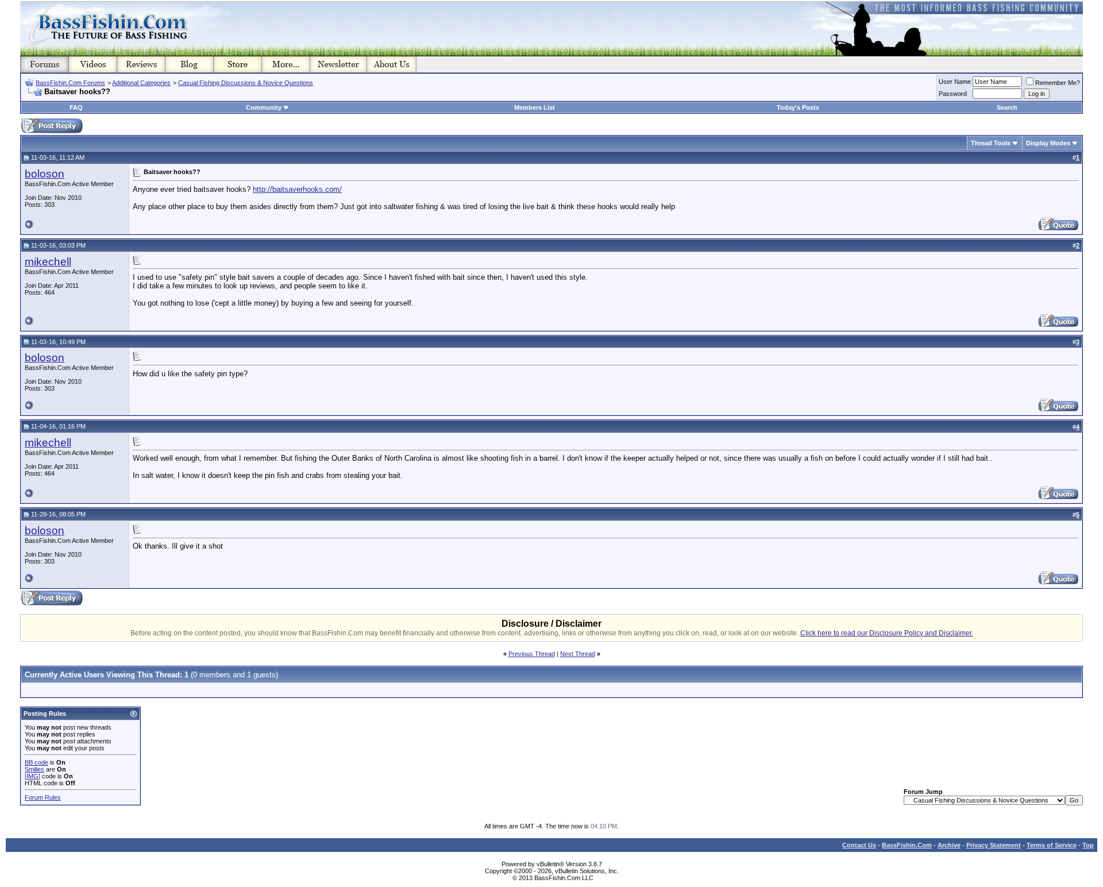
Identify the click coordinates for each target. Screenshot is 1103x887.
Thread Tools (991, 143)
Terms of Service (1052, 845)
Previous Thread (531, 653)
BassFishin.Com (907, 845)
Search (1007, 107)
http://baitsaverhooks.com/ (297, 189)
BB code (36, 762)
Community (263, 107)
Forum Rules (43, 797)
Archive (949, 845)
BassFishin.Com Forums (70, 82)
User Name (955, 81)
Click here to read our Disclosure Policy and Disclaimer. (886, 633)
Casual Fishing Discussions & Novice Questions (245, 82)
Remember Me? (1057, 82)
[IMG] (32, 776)
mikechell (48, 262)
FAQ (76, 107)
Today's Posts (798, 107)
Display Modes (1048, 143)
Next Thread (577, 653)
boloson (44, 174)
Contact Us (859, 845)
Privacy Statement (993, 845)
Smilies (34, 769)
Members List (534, 107)
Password (953, 93)
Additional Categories (141, 82)
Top (1088, 845)
